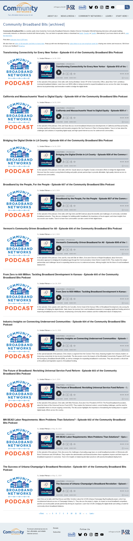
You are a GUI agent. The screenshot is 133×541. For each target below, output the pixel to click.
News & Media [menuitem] (66, 17)
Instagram (101, 7)
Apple (81, 33)
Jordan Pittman (44, 58)
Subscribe (56, 532)
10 (72, 513)
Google (86, 33)
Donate (82, 7)
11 (76, 513)
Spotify (93, 33)
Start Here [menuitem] (120, 17)
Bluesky (91, 7)
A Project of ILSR (59, 7)
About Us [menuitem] (51, 17)
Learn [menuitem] (108, 17)
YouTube (112, 7)
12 (80, 513)
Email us (22, 46)
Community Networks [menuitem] (89, 17)
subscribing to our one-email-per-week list (84, 43)
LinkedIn (107, 7)
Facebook (96, 7)
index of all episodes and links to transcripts (29, 43)
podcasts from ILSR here (18, 40)
